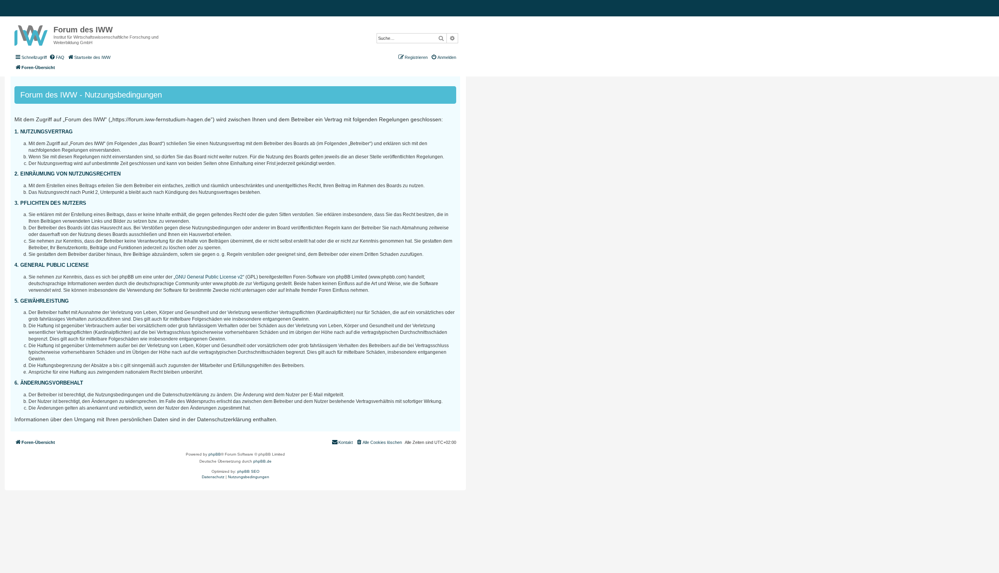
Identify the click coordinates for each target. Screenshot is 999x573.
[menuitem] (56, 57)
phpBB (214, 454)
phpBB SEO (248, 471)
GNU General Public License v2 (209, 277)
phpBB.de (262, 461)
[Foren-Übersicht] (32, 33)
